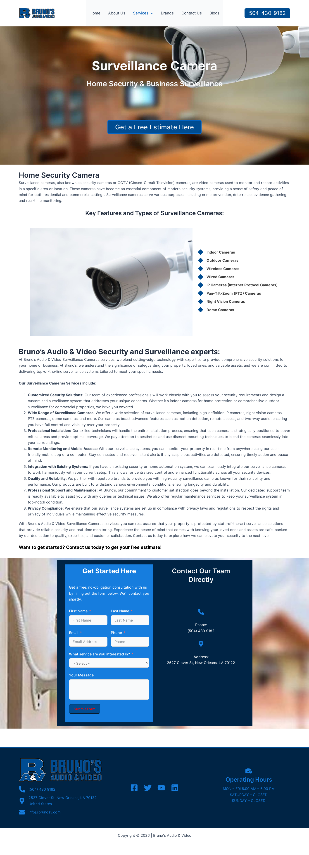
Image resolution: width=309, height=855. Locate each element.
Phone (116, 632)
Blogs (214, 13)
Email (73, 632)
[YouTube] (161, 788)
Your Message (81, 675)
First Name (78, 611)
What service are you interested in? (99, 654)
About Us (116, 13)
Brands (167, 13)
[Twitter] (148, 788)
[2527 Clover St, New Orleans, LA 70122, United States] (60, 801)
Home (95, 13)
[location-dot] (201, 644)
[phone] (201, 612)
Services (140, 13)
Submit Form (84, 709)
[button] (150, 13)
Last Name (120, 611)
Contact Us (191, 13)
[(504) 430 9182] (37, 789)
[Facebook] (134, 788)
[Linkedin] (175, 788)
